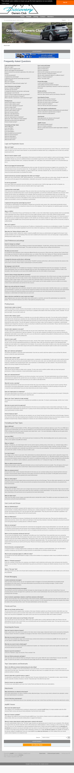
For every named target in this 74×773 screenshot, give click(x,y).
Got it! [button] (65, 2)
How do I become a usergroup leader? (47, 73)
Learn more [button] (5, 3)
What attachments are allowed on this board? (49, 118)
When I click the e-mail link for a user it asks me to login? (18, 97)
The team (64, 23)
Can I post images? (9, 131)
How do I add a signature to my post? (14, 105)
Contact (42, 16)
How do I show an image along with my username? (17, 94)
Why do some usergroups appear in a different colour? (51, 75)
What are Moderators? (43, 68)
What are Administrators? (44, 67)
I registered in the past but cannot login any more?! (17, 78)
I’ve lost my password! (10, 75)
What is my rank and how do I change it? (15, 96)
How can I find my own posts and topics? (47, 105)
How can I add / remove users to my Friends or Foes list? (51, 94)
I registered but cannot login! (12, 76)
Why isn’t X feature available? (45, 126)
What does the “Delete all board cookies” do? (16, 83)
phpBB (11, 753)
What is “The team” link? (43, 78)
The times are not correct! (11, 89)
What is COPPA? (9, 80)
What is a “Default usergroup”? (45, 76)
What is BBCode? (9, 126)
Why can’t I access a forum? (11, 112)
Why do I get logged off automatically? (14, 70)
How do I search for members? (45, 104)
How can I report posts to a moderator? (14, 117)
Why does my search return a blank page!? (48, 102)
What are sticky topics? (10, 136)
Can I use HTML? (9, 128)
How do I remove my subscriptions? (46, 113)
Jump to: (38, 737)
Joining (35, 16)
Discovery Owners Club (24, 30)
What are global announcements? (13, 133)
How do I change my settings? (12, 88)
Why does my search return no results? (47, 100)
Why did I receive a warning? (12, 115)
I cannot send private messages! (45, 83)
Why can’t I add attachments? (12, 113)
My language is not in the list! (12, 93)
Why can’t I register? (10, 81)
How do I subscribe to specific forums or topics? (49, 111)
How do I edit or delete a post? (12, 104)
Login (69, 23)
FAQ (53, 23)
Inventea (21, 755)
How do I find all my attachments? (46, 119)
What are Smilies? (9, 129)
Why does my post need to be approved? (15, 120)
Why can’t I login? (9, 67)
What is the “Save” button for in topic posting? (16, 118)
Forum (28, 16)
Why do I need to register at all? (12, 68)
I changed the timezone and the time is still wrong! (17, 91)
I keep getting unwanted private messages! (48, 84)
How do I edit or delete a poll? (12, 110)
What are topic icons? (10, 139)
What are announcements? (11, 134)
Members (50, 16)
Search (58, 23)
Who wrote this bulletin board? (45, 124)
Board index (7, 45)
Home (22, 16)
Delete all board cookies (53, 753)
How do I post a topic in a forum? (13, 102)
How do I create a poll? (10, 107)
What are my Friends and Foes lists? (46, 92)
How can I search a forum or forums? (47, 99)
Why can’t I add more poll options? (13, 109)
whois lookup (41, 724)
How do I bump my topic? (11, 122)
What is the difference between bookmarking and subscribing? (53, 110)
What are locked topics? (11, 138)
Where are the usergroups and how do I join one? (50, 72)
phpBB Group (45, 709)
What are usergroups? (43, 70)
